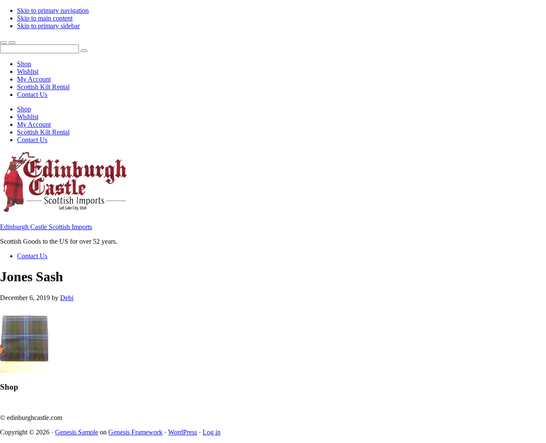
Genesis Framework (135, 432)
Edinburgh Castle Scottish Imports (46, 226)
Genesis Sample (76, 432)
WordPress (182, 432)
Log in (212, 432)
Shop (24, 63)
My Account (34, 79)
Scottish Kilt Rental (43, 86)
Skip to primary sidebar (48, 25)
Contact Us (32, 94)
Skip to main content (45, 18)
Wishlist (27, 71)
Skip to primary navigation (53, 10)
